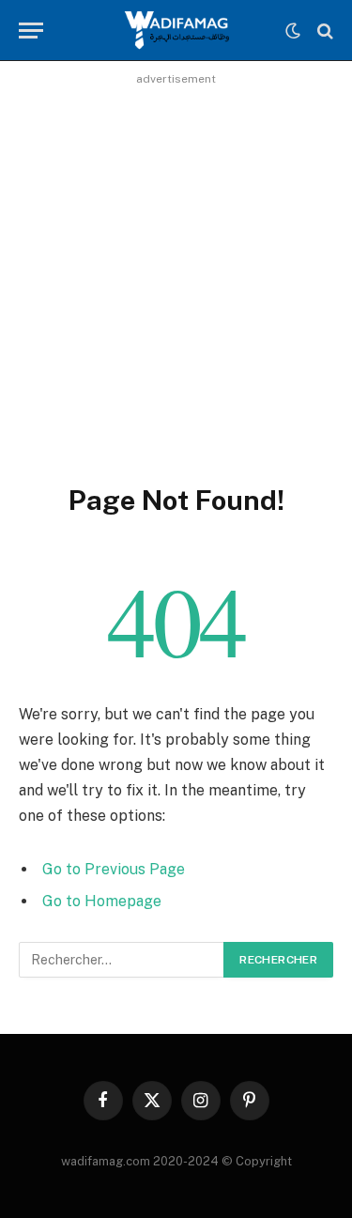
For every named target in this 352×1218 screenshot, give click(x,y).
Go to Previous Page (113, 869)
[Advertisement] (176, 267)
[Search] (323, 30)
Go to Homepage (101, 901)
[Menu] (31, 30)
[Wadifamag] (175, 30)
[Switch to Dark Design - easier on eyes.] (293, 31)
